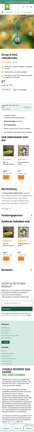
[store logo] (7, 7)
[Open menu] (3, 7)
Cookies (13, 422)
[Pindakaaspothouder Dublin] (23, 150)
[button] (6, 62)
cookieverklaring (8, 424)
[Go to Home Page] (2, 12)
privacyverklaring (22, 424)
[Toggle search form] (23, 7)
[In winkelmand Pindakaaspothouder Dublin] (21, 177)
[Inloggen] (27, 7)
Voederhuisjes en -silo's (13, 12)
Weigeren (28, 428)
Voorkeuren (18, 428)
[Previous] (3, 34)
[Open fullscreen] (17, 32)
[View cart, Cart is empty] (31, 7)
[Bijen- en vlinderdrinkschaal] (9, 150)
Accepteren (6, 428)
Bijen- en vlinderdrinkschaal (8, 163)
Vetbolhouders (27, 12)
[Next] (31, 34)
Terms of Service (21, 315)
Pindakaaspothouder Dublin (23, 163)
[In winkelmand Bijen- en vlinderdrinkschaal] (6, 177)
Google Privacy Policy (7, 315)
